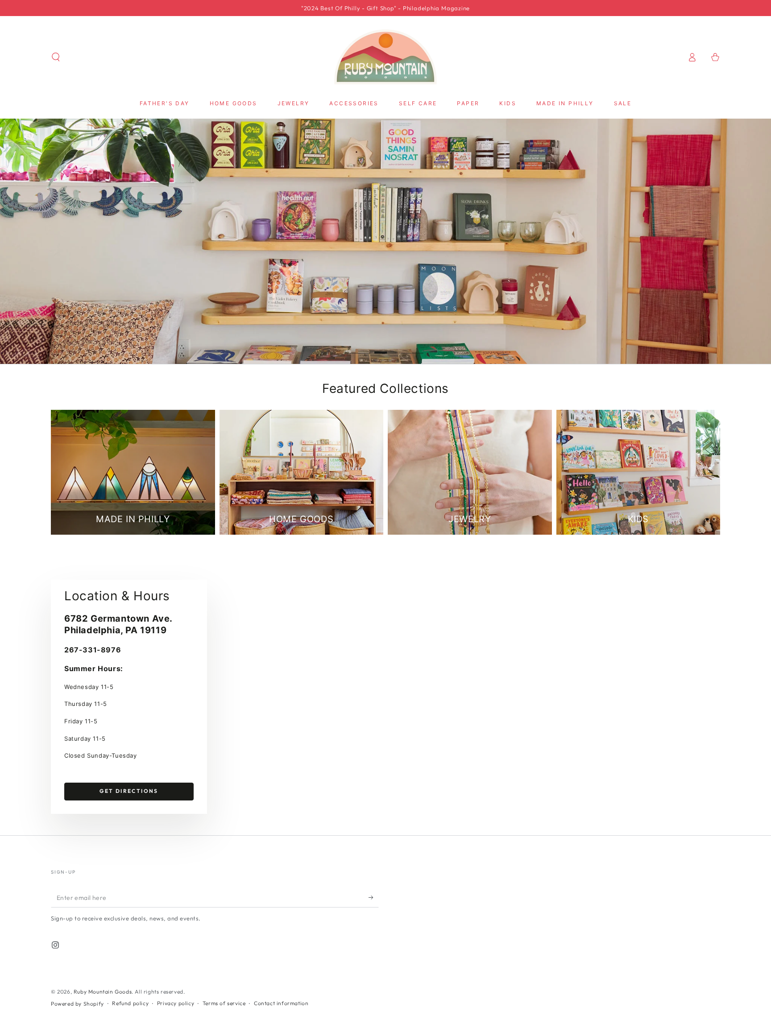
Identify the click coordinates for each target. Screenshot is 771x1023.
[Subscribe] (374, 897)
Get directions (128, 791)
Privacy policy (175, 1003)
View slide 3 (412, 346)
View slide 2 (385, 346)
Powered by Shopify (77, 1003)
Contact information (281, 1003)
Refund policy (130, 1003)
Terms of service (224, 1003)
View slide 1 (359, 346)
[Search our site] (55, 57)
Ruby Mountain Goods (103, 991)
